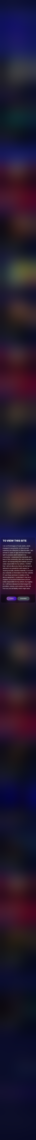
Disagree (23, 598)
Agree (12, 598)
